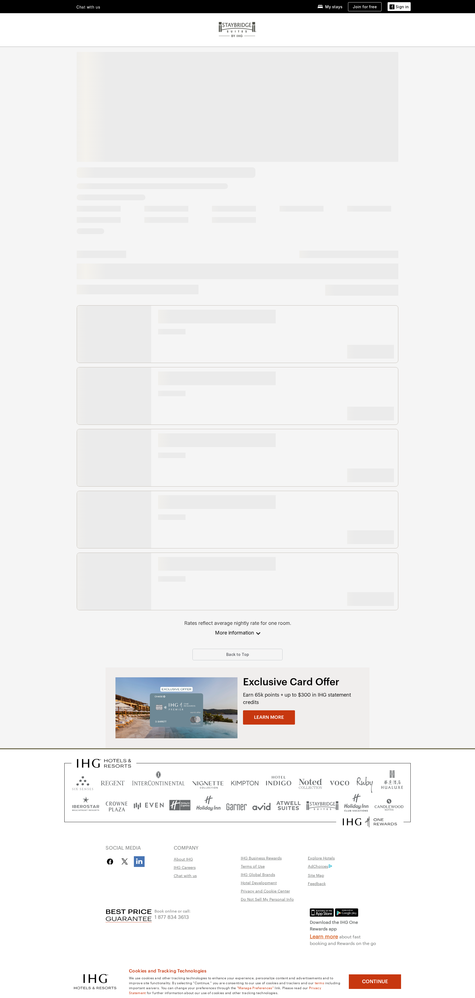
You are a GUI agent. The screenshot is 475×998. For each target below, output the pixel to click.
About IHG (183, 859)
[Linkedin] (139, 861)
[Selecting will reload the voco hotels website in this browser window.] (339, 782)
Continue (375, 981)
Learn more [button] (269, 717)
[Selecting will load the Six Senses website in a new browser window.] (82, 782)
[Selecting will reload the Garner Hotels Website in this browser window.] (236, 805)
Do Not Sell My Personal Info (267, 899)
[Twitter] (124, 861)
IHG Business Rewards (261, 858)
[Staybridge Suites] (237, 29)
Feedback (317, 883)
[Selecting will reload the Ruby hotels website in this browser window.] (365, 782)
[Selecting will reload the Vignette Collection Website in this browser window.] (208, 782)
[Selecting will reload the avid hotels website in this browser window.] (261, 805)
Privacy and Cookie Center (265, 891)
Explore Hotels (321, 858)
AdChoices (318, 866)
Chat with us (185, 875)
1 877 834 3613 (171, 916)
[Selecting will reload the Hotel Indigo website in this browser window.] (278, 782)
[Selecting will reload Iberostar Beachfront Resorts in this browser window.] (85, 805)
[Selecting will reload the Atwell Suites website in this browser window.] (288, 805)
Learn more (324, 935)
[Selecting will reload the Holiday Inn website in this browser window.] (208, 805)
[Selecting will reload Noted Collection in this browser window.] (310, 782)
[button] (399, 6)
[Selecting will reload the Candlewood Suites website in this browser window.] (389, 805)
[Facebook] (111, 861)
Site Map (316, 875)
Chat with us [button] (88, 7)
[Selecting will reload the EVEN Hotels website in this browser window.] (149, 805)
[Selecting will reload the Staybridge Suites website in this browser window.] (322, 805)
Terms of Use (253, 866)
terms (319, 982)
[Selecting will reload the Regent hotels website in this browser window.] (113, 782)
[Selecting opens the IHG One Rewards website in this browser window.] (370, 821)
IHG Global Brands (258, 874)
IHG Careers (185, 867)
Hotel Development (259, 882)
